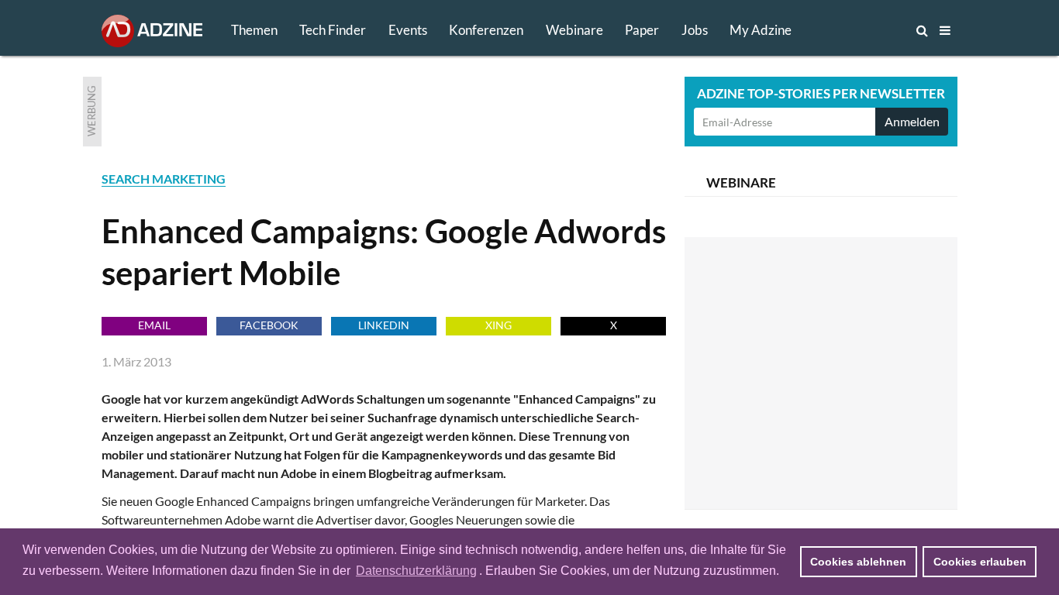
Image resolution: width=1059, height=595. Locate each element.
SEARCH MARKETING (164, 178)
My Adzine (761, 30)
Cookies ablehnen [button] (858, 561)
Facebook (269, 325)
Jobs (694, 30)
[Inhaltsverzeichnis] (945, 30)
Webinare (574, 30)
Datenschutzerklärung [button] (416, 570)
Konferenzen (486, 30)
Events (407, 30)
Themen (254, 30)
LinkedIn (383, 325)
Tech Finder (332, 30)
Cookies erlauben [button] (979, 561)
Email (154, 325)
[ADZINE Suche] (870, 30)
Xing (498, 325)
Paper (642, 30)
